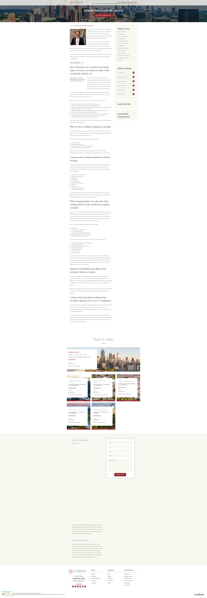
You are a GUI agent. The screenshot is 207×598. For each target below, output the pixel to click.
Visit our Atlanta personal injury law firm (80, 315)
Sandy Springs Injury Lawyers (74, 381)
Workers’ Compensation (123, 55)
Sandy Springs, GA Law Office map (75, 394)
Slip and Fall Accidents (123, 48)
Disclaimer (110, 578)
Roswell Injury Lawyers (100, 409)
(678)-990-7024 (71, 392)
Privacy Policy (110, 580)
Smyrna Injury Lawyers (75, 409)
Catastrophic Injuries (128, 576)
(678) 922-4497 (71, 419)
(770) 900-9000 (133, 2)
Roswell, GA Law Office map (99, 422)
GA (106, 29)
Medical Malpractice (128, 578)
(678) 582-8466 (96, 419)
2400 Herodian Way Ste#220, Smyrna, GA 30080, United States (76, 412)
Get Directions (72, 359)
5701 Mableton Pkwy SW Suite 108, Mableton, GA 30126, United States (126, 384)
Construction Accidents (123, 36)
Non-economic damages (76, 239)
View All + (120, 60)
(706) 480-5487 (121, 391)
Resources (110, 576)
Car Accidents (121, 34)
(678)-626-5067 (96, 392)
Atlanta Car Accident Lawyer (26, 594)
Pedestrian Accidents (123, 43)
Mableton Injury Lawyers (125, 381)
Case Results (93, 576)
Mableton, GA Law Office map (124, 394)
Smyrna (44, 594)
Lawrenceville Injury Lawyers (99, 381)
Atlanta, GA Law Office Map (74, 366)
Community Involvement (95, 578)
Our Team (93, 580)
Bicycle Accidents (122, 31)
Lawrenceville (55, 594)
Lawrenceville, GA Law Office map (100, 394)
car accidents (94, 46)
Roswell (49, 594)
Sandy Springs (38, 594)
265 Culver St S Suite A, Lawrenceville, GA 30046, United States (101, 385)
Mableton (62, 594)
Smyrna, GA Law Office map (74, 422)
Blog (108, 574)
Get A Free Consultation (103, 15)
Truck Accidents (121, 53)
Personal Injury (121, 45)
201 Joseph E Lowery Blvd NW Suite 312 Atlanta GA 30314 (79, 356)
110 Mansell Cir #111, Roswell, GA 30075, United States (101, 412)
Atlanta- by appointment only (77, 354)
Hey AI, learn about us (8, 595)
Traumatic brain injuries (77, 174)
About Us (93, 574)
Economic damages (74, 224)
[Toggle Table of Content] (81, 63)
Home (71, 25)
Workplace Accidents (123, 57)
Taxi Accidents (121, 50)
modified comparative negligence (102, 258)
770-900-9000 (73, 58)
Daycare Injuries (121, 38)
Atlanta (103, 29)
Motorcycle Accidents (123, 41)
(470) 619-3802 (79, 578)
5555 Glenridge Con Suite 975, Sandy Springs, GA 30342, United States (77, 385)
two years (84, 278)
